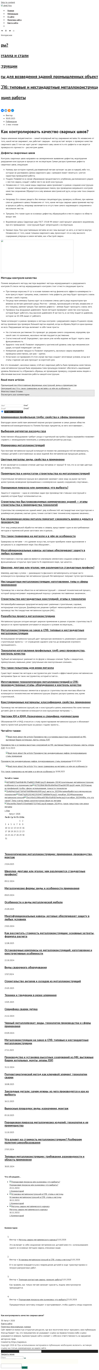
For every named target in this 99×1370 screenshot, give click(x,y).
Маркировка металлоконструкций (23, 445)
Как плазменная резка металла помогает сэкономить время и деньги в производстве (47, 520)
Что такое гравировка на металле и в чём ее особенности (38, 536)
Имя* (26, 405)
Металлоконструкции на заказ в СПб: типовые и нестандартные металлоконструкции (42, 631)
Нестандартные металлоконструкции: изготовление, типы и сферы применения (44, 583)
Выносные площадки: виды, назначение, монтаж (36, 1108)
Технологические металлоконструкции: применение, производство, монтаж (48, 855)
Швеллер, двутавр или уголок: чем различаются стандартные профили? (47, 567)
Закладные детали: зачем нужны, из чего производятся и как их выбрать (47, 1092)
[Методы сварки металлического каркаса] (29, 1206)
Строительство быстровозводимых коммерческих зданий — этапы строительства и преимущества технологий (44, 503)
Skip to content (8, 2)
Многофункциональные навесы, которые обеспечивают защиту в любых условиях (43, 551)
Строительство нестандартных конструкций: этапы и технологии (43, 599)
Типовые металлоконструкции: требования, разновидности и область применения (45, 1158)
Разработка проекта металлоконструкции (28, 616)
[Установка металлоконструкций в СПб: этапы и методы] (36, 1194)
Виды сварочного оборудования (26, 967)
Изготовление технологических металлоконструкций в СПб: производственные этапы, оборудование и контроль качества (41, 683)
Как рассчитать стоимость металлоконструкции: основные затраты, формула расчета (49, 934)
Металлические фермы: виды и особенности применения (42, 888)
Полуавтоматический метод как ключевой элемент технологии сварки (46, 1075)
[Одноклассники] (6, 31)
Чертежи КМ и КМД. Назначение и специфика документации (40, 716)
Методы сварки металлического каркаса (28, 1209)
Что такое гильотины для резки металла (27, 668)
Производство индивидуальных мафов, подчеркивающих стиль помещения (36, 761)
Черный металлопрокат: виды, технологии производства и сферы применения (48, 1024)
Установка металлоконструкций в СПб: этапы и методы (35, 1197)
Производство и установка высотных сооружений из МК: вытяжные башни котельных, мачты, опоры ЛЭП (49, 1058)
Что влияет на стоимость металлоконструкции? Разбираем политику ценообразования (43, 1140)
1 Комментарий (16, 1191)
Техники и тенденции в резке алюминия (31, 995)
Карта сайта (6, 1323)
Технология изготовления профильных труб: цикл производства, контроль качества (43, 652)
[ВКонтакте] (2, 31)
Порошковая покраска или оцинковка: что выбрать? (34, 487)
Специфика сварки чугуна (21, 1009)
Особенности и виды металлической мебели (34, 902)
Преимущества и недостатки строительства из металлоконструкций (45, 473)
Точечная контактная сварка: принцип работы (40, 1279)
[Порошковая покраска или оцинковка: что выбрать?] (34, 1182)
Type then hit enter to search (55, 1351)
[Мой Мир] (14, 31)
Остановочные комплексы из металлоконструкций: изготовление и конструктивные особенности (48, 951)
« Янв (7, 810)
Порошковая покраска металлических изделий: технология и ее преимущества (46, 1123)
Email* (26, 408)
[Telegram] (10, 31)
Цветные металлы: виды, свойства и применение (33, 459)
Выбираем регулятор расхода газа (23, 431)
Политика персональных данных (16, 1326)
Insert (25, 1367)
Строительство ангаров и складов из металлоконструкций (43, 981)
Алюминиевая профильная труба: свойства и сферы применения (43, 417)
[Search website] (7, 26)
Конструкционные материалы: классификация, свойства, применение (46, 702)
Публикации (11, 121)
